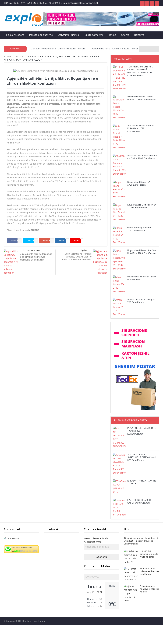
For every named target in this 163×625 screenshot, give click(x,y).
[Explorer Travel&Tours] (21, 549)
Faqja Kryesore (15, 35)
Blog (9, 42)
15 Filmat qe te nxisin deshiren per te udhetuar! (149, 571)
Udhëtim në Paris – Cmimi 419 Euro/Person (115, 49)
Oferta (125, 35)
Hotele (112, 35)
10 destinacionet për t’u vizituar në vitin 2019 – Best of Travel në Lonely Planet (141, 541)
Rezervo (139, 35)
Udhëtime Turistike (69, 35)
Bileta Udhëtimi (94, 35)
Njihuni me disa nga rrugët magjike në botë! (149, 589)
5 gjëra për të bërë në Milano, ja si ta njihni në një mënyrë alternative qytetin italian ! (36, 257)
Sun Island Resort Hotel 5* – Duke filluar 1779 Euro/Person (141, 128)
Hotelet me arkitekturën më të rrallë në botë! (149, 554)
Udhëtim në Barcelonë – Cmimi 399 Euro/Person (58, 49)
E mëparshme (31, 250)
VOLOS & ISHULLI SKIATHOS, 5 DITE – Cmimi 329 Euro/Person (141, 457)
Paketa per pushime (41, 35)
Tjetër (84, 250)
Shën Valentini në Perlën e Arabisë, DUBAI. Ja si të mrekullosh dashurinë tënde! (77, 256)
